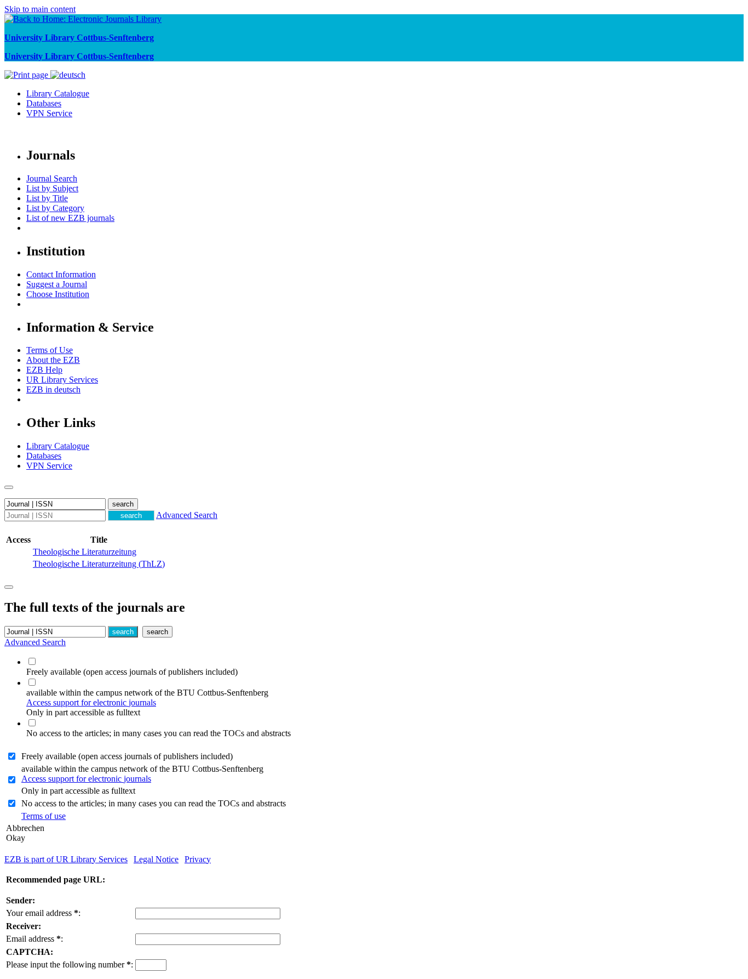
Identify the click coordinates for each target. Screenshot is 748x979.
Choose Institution (57, 294)
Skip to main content (40, 9)
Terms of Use (49, 350)
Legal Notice (156, 859)
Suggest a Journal (56, 284)
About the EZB (53, 360)
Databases (43, 103)
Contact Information (61, 274)
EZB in (53, 389)
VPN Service (49, 113)
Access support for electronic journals (91, 702)
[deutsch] (67, 74)
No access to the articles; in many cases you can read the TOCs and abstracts (153, 803)
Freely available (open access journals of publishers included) (127, 756)
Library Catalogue (57, 93)
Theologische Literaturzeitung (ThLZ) (99, 563)
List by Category (55, 208)
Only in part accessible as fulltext (78, 790)
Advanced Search (186, 515)
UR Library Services (62, 379)
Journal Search (51, 178)
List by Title (47, 198)
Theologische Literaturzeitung (84, 551)
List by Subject (52, 188)
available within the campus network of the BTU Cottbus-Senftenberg (142, 773)
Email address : (34, 938)
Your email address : (43, 913)
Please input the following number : (69, 964)
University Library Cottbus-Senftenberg (79, 37)
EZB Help (44, 369)
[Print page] (27, 74)
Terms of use (43, 816)
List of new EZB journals (70, 218)
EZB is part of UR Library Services (66, 859)
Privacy (198, 859)
